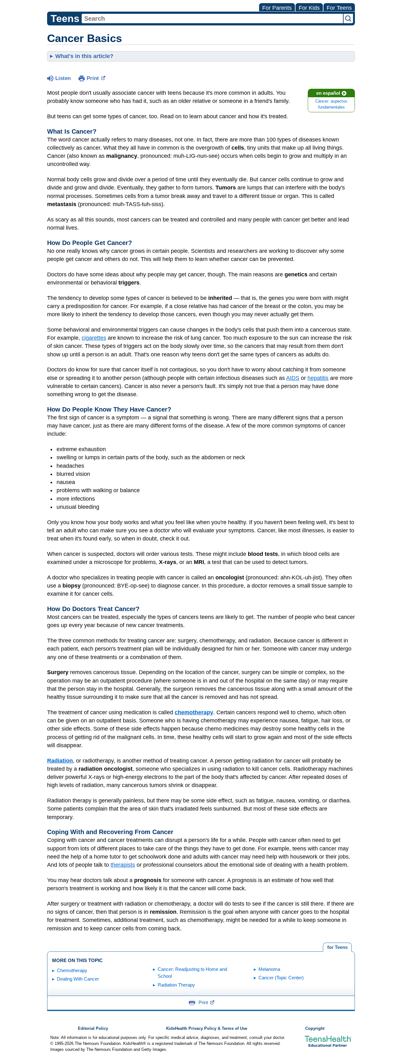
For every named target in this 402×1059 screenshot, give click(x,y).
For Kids (309, 8)
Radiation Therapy (176, 984)
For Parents (277, 8)
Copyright (314, 1028)
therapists (123, 865)
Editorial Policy (93, 1028)
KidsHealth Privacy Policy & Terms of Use (206, 1028)
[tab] (337, 947)
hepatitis (318, 378)
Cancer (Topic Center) (281, 977)
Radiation (60, 761)
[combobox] (212, 18)
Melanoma (269, 969)
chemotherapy (194, 712)
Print (93, 78)
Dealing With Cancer (78, 979)
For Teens (339, 8)
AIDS (292, 378)
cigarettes (94, 338)
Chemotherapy (72, 970)
